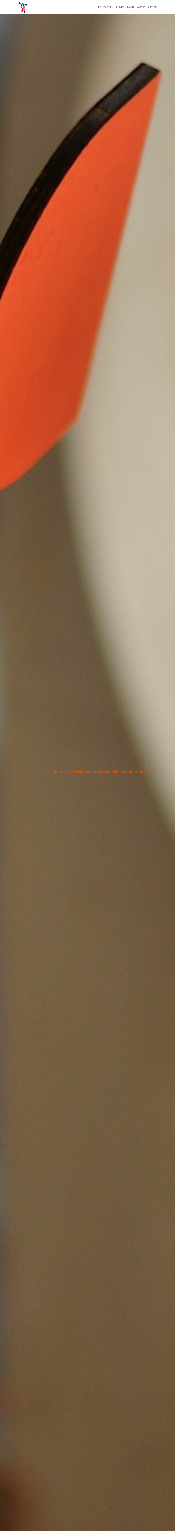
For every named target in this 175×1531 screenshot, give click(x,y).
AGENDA (141, 7)
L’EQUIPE (120, 7)
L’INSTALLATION (105, 7)
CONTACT (153, 7)
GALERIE (130, 7)
